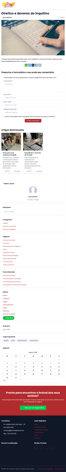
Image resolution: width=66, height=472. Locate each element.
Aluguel (6, 340)
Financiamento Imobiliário (11, 246)
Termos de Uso (59, 469)
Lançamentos (39, 433)
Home (5, 249)
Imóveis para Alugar (41, 430)
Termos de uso (8, 262)
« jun (4, 380)
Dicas (13, 340)
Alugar (5, 302)
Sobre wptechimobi (9, 259)
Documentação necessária (12, 279)
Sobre (5, 308)
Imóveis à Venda (39, 427)
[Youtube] (52, 447)
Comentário (8, 81)
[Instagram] (41, 447)
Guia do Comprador (9, 226)
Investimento (34, 340)
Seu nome (7, 94)
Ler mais (17, 171)
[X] (33, 65)
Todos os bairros (8, 265)
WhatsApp (9, 318)
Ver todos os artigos (33, 200)
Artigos (5, 223)
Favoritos (6, 243)
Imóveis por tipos (8, 252)
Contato (37, 438)
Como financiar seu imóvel (12, 282)
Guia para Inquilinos (9, 229)
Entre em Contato (9, 240)
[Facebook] (36, 447)
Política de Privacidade (45, 469)
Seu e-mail (7, 102)
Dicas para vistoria (9, 276)
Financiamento (8, 305)
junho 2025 (6, 330)
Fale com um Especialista (34, 408)
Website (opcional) (10, 109)
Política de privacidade (10, 256)
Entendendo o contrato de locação (15, 285)
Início (36, 424)
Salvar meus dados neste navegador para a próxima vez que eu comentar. (30, 117)
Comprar (6, 299)
